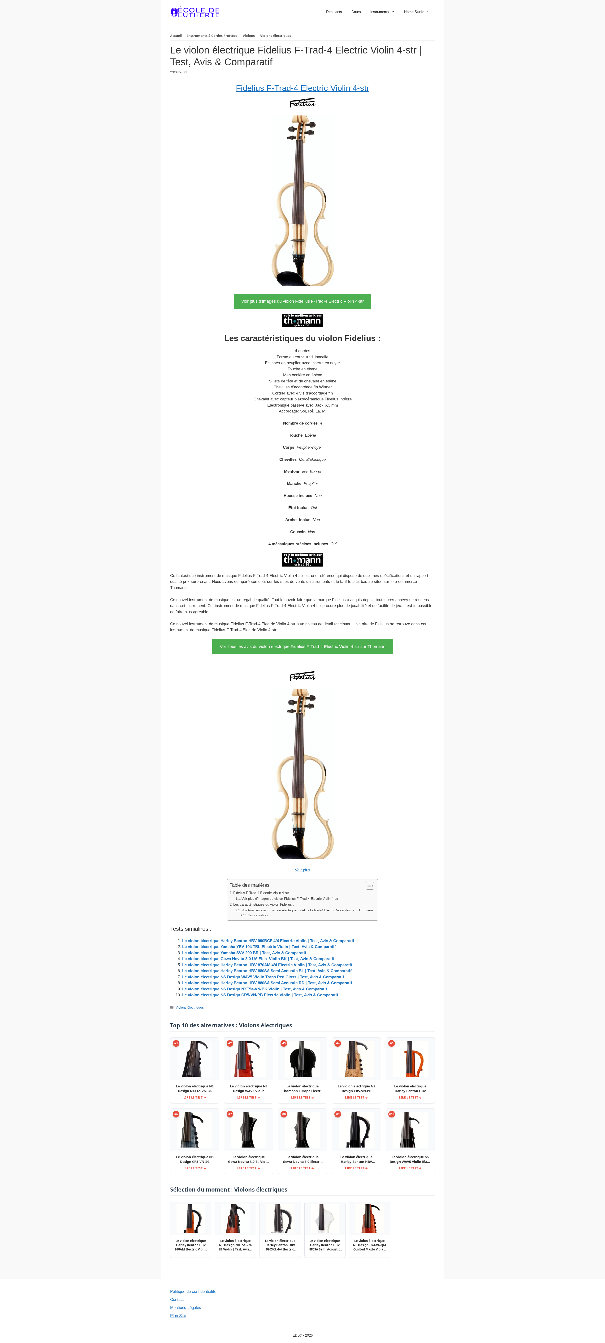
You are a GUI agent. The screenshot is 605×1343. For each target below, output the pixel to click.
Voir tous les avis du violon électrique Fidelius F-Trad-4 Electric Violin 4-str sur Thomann (302, 646)
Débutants (334, 12)
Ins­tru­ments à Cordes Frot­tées (212, 35)
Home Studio (414, 12)
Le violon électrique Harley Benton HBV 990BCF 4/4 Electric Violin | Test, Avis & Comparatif (268, 941)
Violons (249, 35)
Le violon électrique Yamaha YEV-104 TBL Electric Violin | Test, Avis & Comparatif (259, 946)
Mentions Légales (185, 1307)
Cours (356, 12)
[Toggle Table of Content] (367, 886)
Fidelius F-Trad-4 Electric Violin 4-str (302, 88)
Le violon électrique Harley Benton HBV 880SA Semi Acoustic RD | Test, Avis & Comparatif (267, 983)
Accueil (176, 35)
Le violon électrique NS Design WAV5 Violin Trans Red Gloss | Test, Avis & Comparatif (263, 977)
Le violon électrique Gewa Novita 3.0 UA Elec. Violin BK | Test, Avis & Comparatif (258, 959)
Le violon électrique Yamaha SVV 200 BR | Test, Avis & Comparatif (244, 953)
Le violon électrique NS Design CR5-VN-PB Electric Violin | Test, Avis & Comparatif (260, 995)
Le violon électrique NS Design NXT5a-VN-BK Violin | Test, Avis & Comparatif (254, 989)
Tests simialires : (258, 915)
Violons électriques (275, 35)
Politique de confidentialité (193, 1291)
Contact (177, 1299)
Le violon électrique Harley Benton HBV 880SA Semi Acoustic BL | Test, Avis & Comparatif (267, 971)
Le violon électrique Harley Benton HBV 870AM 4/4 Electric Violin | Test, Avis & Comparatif (267, 965)
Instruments (379, 12)
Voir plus (302, 870)
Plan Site (178, 1315)
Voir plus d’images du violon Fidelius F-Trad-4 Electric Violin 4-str (302, 301)
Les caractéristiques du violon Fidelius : (263, 904)
